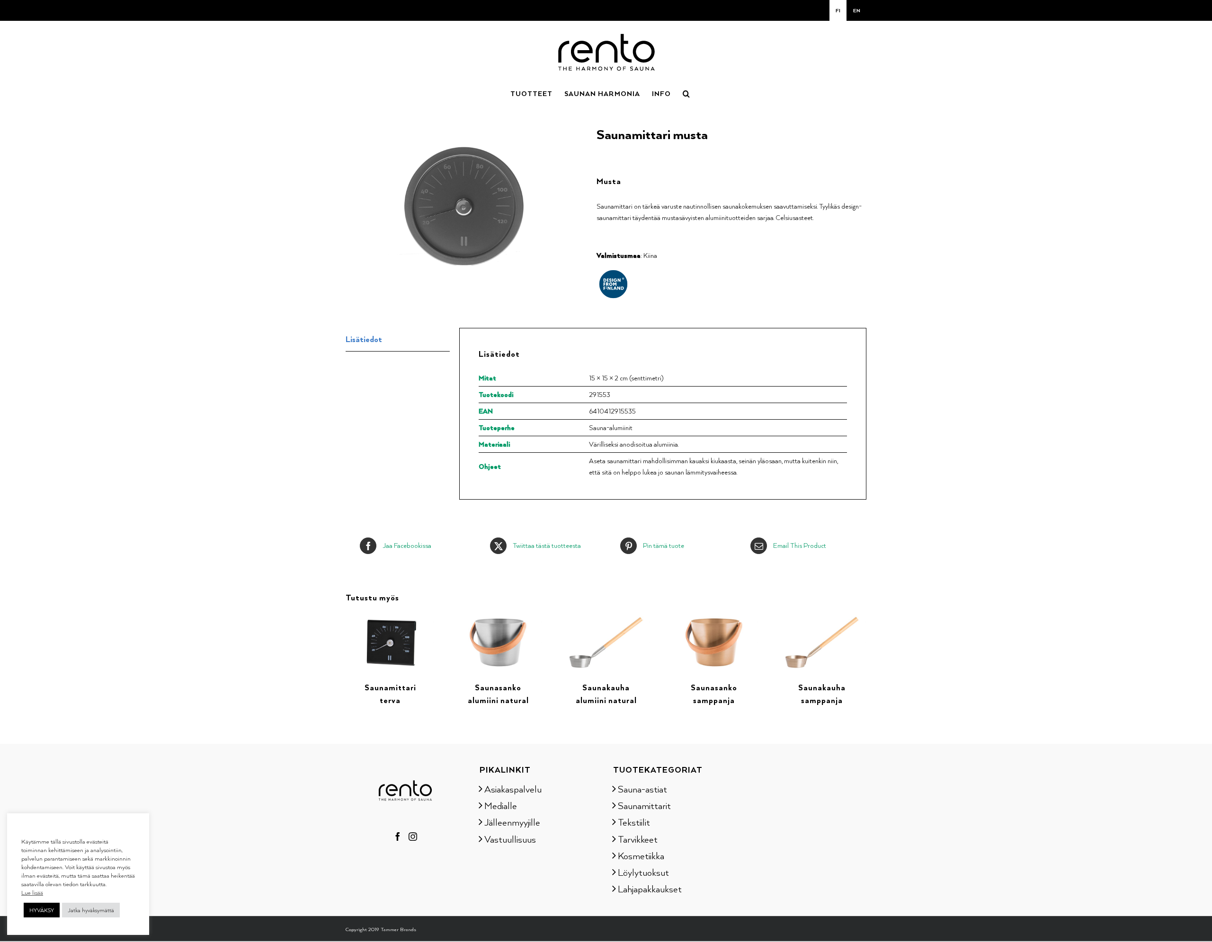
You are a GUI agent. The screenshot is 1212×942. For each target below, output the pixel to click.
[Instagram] (413, 836)
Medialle (500, 805)
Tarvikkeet (638, 838)
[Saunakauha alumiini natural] (606, 618)
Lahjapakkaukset (650, 888)
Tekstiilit (634, 821)
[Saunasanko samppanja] (714, 618)
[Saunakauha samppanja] (822, 618)
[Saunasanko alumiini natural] (498, 618)
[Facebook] (397, 836)
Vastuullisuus (510, 838)
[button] (686, 92)
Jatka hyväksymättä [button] (91, 910)
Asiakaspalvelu (513, 788)
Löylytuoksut (643, 872)
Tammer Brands (398, 929)
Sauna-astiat (642, 788)
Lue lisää (32, 892)
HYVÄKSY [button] (41, 910)
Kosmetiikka (641, 855)
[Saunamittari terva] (390, 618)
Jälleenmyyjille (512, 821)
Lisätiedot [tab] (364, 339)
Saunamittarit (644, 805)
